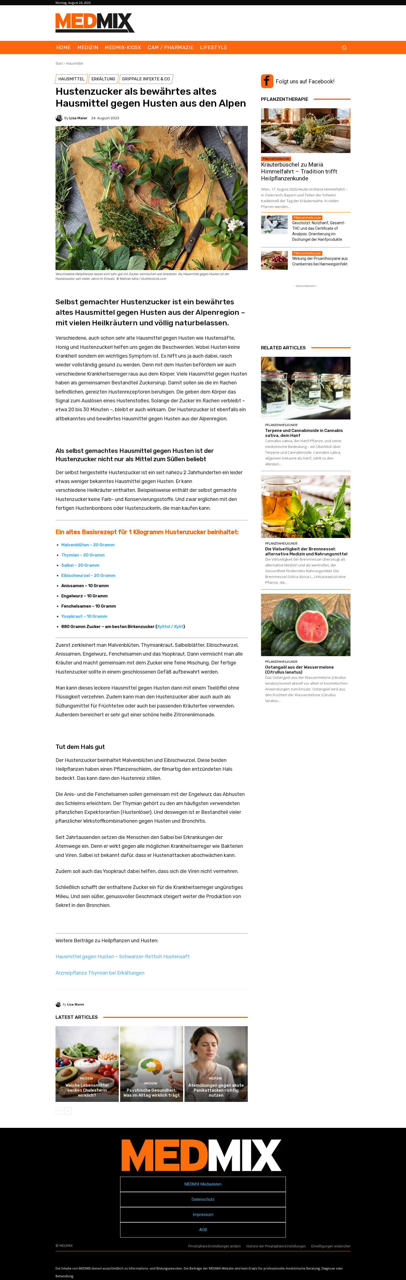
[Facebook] (266, 81)
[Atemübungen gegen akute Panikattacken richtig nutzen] (216, 1064)
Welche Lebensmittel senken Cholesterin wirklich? (87, 1090)
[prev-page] (59, 1111)
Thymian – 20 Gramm (83, 555)
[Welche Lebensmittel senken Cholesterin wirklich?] (87, 1064)
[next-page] (67, 1111)
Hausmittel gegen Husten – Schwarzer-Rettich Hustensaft (123, 957)
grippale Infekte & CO (146, 78)
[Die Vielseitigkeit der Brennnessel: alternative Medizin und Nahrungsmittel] (305, 506)
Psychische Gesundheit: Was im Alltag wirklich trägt (151, 1093)
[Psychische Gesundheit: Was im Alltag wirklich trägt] (151, 1064)
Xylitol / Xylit (170, 626)
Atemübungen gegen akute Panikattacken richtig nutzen (216, 1090)
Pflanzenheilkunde (276, 159)
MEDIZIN (86, 1078)
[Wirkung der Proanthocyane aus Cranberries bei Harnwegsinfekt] (274, 260)
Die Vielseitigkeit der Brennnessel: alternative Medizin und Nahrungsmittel (306, 551)
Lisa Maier (78, 118)
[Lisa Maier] (60, 118)
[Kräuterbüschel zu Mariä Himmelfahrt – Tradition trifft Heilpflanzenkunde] (305, 130)
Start (59, 63)
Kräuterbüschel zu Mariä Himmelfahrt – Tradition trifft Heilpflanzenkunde (299, 171)
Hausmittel (74, 63)
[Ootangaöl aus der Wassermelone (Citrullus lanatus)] (305, 625)
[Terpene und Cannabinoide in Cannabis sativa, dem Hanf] (305, 388)
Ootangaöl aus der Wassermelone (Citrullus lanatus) (299, 670)
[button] (344, 47)
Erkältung (103, 78)
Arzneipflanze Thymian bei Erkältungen (100, 973)
